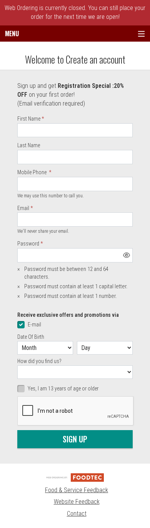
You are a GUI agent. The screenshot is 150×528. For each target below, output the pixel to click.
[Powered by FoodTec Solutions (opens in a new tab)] (75, 477)
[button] (126, 255)
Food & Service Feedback (76, 490)
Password (28, 243)
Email (23, 208)
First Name (28, 119)
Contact (77, 513)
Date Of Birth (30, 337)
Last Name (28, 145)
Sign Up (75, 439)
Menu (12, 33)
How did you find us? (39, 361)
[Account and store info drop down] (141, 33)
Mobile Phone (32, 172)
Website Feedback (77, 501)
